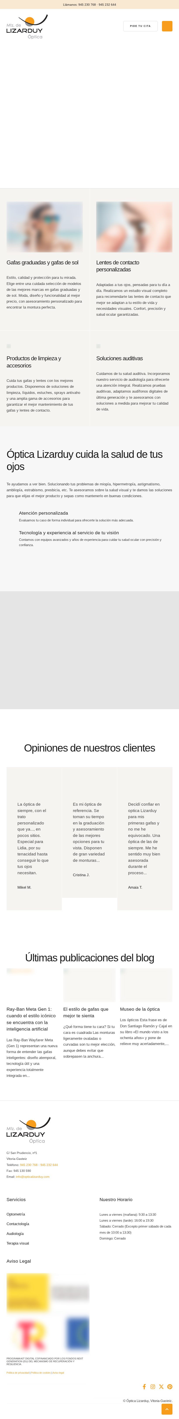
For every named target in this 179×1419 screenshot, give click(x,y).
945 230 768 (29, 1165)
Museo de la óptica (140, 1009)
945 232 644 (49, 1165)
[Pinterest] (169, 1386)
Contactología (18, 1224)
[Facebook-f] (144, 1386)
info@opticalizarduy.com (33, 1176)
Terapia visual (18, 1243)
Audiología (15, 1234)
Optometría (16, 1214)
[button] (140, 26)
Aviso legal (58, 1372)
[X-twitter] (161, 1386)
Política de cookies (41, 1372)
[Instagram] (152, 1386)
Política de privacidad (18, 1372)
